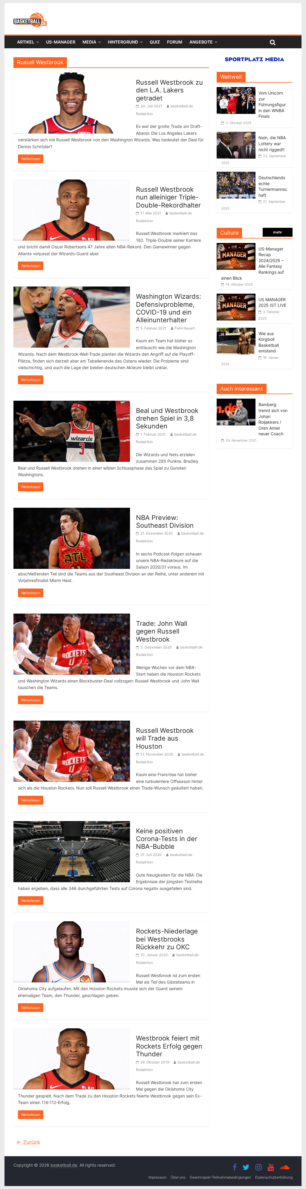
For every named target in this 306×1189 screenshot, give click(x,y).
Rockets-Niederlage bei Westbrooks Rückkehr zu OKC (167, 939)
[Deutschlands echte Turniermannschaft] (236, 174)
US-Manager (60, 41)
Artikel (25, 41)
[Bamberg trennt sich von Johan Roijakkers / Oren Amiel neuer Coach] (237, 401)
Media (89, 41)
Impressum (157, 1177)
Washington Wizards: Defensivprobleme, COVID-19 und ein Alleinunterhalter (168, 308)
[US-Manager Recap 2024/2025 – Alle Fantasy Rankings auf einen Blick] (236, 246)
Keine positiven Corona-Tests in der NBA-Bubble (166, 839)
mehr (277, 232)
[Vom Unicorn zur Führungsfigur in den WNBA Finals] (236, 90)
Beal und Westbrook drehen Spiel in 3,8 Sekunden (167, 418)
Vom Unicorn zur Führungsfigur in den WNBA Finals (272, 104)
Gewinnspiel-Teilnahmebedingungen (220, 1177)
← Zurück (28, 1142)
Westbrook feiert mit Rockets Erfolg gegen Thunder (169, 1046)
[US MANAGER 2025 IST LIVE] (236, 296)
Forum (174, 41)
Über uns (178, 1177)
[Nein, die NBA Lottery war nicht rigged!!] (236, 134)
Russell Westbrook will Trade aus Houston (165, 738)
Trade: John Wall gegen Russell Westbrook (161, 631)
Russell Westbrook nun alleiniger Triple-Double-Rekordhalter (168, 197)
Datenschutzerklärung (274, 1177)
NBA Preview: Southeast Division (165, 521)
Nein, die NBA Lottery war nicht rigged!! (272, 143)
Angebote (201, 41)
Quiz (155, 41)
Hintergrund (123, 41)
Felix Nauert (185, 328)
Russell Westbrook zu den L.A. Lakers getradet (169, 90)
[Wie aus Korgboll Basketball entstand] (236, 330)
